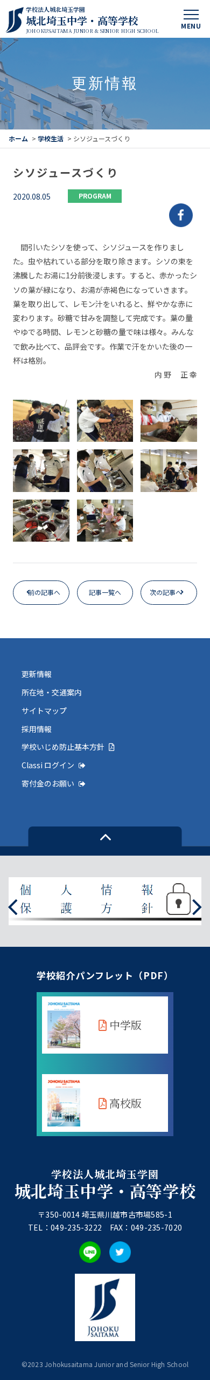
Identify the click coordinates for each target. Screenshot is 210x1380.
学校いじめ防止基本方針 (63, 746)
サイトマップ (44, 710)
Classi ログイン (48, 765)
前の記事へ (44, 592)
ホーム (18, 138)
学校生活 (51, 138)
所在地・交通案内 (52, 692)
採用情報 (37, 728)
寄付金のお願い (48, 783)
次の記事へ (166, 592)
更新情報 (37, 673)
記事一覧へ (105, 592)
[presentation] (13, 905)
